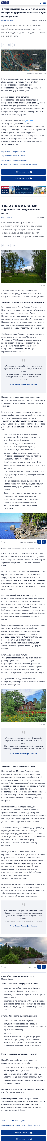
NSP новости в (22, 172)
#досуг (22, 1121)
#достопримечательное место (13, 1125)
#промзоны (5, 151)
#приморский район (29, 164)
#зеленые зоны (34, 1125)
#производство (19, 151)
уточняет (29, 120)
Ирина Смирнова (7, 20)
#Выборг (4, 1121)
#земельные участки (9, 164)
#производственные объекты (13, 156)
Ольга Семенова (7, 217)
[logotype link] (7, 2)
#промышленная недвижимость (14, 160)
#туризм (14, 1121)
